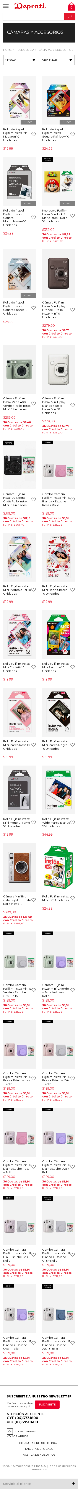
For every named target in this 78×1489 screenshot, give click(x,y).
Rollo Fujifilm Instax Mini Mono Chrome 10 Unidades (16, 822)
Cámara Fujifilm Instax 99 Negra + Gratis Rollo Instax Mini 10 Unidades (15, 499)
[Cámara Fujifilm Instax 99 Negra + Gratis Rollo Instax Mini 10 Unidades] (19, 465)
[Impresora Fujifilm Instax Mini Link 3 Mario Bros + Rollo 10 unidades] (58, 182)
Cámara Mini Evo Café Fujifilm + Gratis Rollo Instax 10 (17, 900)
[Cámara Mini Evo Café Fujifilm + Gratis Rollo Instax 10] (19, 867)
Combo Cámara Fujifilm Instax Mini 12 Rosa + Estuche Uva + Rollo (17, 1078)
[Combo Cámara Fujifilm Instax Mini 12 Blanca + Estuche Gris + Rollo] (58, 1221)
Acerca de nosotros (39, 1454)
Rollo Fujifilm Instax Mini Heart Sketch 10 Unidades (55, 589)
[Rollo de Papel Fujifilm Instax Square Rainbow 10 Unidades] (58, 100)
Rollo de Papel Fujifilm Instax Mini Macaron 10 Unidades (15, 134)
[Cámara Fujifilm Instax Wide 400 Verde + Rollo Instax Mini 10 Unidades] (19, 369)
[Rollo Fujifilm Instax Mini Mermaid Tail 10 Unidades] (19, 557)
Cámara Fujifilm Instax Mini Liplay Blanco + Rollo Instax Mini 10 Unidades (53, 406)
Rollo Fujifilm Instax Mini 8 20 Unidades (55, 898)
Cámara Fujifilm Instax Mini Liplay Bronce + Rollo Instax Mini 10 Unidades (53, 310)
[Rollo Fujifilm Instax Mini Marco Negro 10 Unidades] (58, 712)
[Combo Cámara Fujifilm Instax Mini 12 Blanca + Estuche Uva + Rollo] (19, 1309)
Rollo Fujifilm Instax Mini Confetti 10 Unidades (16, 667)
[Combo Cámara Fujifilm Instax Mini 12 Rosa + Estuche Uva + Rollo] (19, 1044)
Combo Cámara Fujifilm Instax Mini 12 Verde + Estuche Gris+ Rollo (17, 990)
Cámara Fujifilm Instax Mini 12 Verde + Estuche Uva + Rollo (55, 990)
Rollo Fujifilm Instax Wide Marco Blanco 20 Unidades (56, 822)
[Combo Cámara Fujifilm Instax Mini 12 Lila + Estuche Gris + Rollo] (19, 1221)
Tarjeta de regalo (39, 1448)
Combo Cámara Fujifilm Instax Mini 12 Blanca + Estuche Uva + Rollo (17, 1343)
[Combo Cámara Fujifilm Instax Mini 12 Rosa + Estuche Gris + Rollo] (58, 1044)
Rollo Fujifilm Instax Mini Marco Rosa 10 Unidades (16, 745)
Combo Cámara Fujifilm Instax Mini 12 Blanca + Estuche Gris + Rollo (56, 1255)
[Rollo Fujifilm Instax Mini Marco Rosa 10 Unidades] (19, 712)
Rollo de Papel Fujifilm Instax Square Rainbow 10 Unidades (55, 134)
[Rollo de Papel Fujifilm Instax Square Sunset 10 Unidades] (19, 273)
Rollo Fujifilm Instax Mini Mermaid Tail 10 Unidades (17, 589)
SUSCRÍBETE (47, 1404)
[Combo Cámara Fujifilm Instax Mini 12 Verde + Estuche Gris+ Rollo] (19, 956)
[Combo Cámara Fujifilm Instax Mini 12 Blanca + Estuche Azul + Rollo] (58, 1309)
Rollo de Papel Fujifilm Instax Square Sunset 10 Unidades (15, 308)
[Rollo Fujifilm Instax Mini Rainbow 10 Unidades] (58, 635)
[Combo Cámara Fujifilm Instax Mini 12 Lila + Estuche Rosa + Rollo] (19, 1132)
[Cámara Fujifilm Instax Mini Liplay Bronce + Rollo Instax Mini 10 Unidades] (58, 273)
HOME (7, 49)
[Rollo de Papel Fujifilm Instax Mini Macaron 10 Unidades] (19, 100)
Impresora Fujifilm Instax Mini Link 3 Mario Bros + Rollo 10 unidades (54, 216)
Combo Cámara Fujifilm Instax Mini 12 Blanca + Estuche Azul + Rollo (56, 1343)
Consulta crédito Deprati (39, 1443)
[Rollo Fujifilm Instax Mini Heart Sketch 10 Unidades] (58, 557)
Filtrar (10, 60)
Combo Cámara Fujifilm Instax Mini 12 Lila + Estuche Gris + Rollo (17, 1255)
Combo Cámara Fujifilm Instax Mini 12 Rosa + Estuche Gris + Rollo (56, 1078)
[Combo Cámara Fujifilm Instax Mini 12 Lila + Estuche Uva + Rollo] (58, 1132)
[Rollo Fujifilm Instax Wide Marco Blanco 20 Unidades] (58, 790)
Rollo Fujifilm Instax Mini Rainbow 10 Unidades (55, 667)
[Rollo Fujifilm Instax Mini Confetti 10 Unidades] (19, 635)
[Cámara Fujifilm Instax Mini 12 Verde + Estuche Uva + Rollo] (58, 956)
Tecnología (24, 49)
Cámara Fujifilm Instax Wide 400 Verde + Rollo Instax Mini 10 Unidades (17, 404)
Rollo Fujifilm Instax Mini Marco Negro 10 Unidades (55, 745)
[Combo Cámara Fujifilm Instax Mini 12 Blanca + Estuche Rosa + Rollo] (58, 465)
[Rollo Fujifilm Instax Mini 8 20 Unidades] (58, 867)
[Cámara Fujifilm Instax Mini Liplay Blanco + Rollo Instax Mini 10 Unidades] (58, 369)
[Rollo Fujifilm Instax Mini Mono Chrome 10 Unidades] (19, 790)
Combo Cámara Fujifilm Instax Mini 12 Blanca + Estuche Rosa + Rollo (56, 499)
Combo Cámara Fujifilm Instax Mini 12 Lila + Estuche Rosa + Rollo (17, 1166)
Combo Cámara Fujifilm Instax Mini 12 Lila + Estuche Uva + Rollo (56, 1166)
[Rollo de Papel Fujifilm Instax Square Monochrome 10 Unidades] (19, 182)
